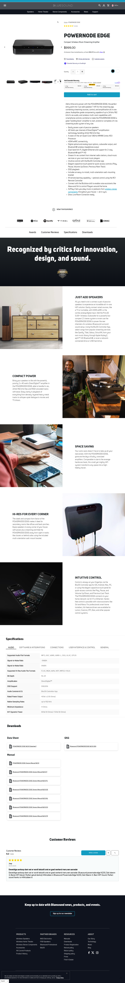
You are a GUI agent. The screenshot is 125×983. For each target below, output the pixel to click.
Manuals (67, 939)
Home (65, 22)
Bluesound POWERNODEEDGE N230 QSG (83, 746)
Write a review (93, 853)
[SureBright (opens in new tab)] (117, 83)
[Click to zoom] (58, 22)
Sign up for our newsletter (62, 914)
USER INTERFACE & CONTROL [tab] (82, 648)
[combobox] (4, 981)
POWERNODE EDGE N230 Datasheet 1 (24, 746)
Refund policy (69, 948)
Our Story (91, 939)
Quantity (66, 71)
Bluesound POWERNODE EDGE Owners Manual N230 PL (30, 781)
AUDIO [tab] (11, 648)
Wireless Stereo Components (26, 945)
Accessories (20, 948)
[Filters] (108, 852)
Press (66, 957)
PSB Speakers (45, 942)
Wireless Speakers (23, 939)
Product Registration (71, 945)
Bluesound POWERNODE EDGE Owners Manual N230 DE (30, 789)
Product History (21, 954)
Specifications (70, 232)
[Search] (100, 5)
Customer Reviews (50, 232)
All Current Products (23, 951)
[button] (68, 26)
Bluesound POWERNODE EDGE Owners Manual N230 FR (30, 816)
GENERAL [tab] (104, 648)
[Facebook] (89, 953)
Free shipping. (70, 59)
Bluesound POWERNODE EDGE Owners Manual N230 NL (30, 798)
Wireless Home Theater (24, 942)
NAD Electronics (46, 939)
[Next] (61, 47)
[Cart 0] (108, 5)
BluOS (42, 948)
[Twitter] (92, 953)
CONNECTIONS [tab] (57, 648)
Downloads (87, 232)
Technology (92, 942)
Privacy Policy (60, 977)
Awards (32, 232)
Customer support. (99, 59)
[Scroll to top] (121, 978)
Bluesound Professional (48, 945)
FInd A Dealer (69, 960)
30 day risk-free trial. (84, 59)
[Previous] (5, 47)
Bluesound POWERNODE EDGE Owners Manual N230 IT (30, 772)
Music (90, 945)
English (3, 981)
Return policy (68, 951)
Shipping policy (69, 954)
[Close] (67, 973)
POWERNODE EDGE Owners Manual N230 (26, 763)
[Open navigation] (5, 5)
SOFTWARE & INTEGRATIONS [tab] (32, 648)
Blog (89, 948)
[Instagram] (97, 953)
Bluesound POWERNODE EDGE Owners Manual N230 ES (30, 807)
